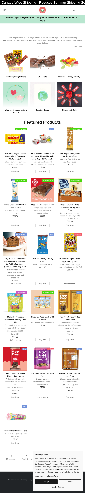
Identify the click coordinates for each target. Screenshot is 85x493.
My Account (11, 459)
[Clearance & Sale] (69, 94)
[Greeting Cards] (42, 94)
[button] (42, 10)
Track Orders (27, 459)
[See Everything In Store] (15, 61)
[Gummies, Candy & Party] (69, 61)
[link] (58, 486)
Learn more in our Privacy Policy (47, 476)
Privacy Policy (13, 480)
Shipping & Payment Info (30, 480)
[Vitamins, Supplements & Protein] (15, 94)
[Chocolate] (42, 61)
